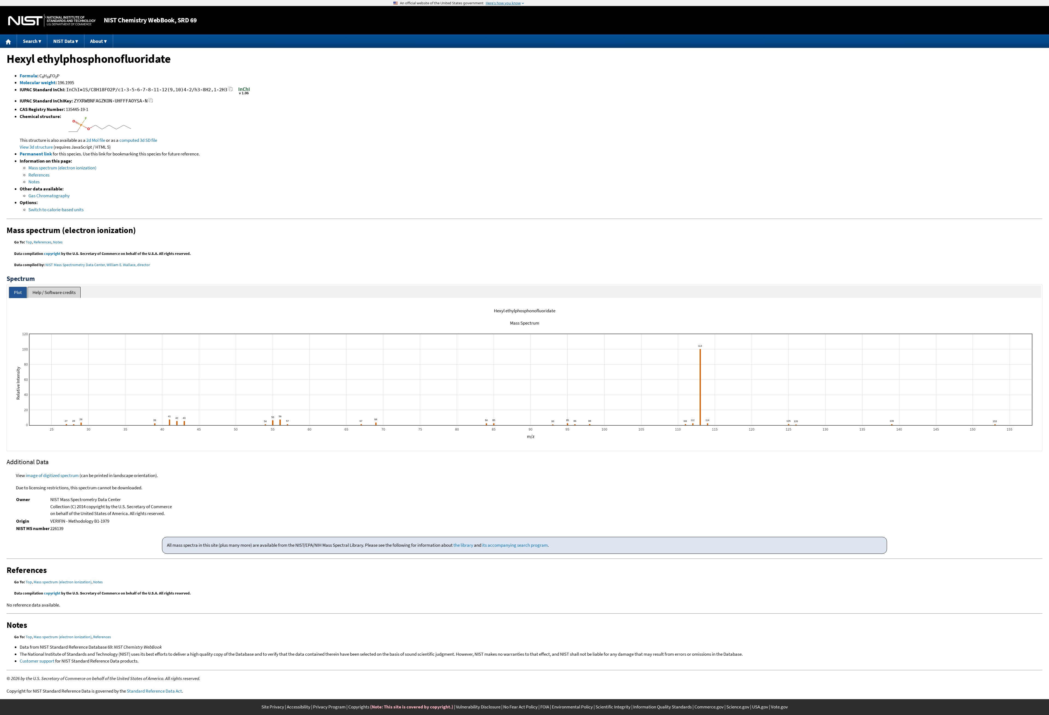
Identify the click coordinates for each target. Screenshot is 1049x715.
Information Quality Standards (662, 707)
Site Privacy (272, 707)
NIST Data (63, 41)
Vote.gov (779, 707)
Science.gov (737, 707)
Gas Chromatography (49, 196)
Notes (34, 182)
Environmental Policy (572, 707)
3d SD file (148, 140)
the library (463, 545)
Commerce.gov (709, 707)
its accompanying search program (515, 545)
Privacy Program (329, 707)
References (38, 175)
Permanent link (36, 154)
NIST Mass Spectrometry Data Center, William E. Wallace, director (97, 264)
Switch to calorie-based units (56, 210)
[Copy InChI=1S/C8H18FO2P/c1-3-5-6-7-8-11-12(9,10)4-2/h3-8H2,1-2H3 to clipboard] (230, 90)
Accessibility (298, 707)
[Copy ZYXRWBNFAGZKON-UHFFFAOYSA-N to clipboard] (150, 102)
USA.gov (760, 707)
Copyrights (358, 707)
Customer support (37, 661)
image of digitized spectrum (52, 475)
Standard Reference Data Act (154, 691)
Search (30, 41)
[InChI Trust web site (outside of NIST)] (244, 94)
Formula (28, 76)
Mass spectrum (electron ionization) (62, 168)
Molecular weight (37, 83)
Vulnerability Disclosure (478, 707)
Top (29, 242)
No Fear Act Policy (520, 707)
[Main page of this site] (8, 41)
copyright (52, 253)
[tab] (18, 292)
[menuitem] (8, 41)
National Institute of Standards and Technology (52, 20)
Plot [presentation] (18, 292)
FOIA (544, 707)
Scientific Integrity (613, 707)
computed (129, 140)
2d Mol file (95, 140)
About (96, 41)
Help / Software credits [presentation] (54, 292)
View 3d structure (36, 147)
